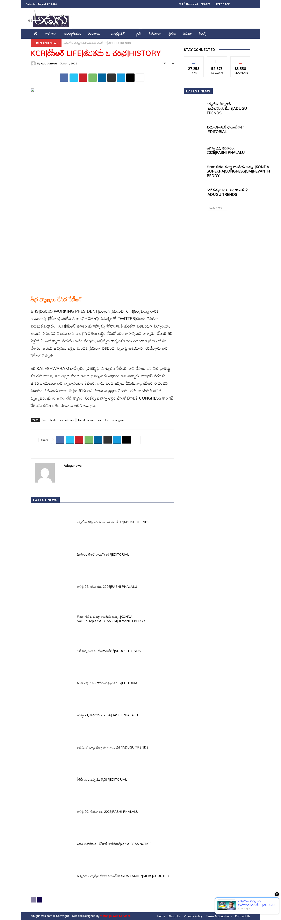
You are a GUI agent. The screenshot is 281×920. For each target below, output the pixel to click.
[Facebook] (213, 19)
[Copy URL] (130, 77)
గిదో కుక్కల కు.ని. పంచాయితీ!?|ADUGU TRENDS (109, 650)
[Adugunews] (34, 63)
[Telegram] (121, 77)
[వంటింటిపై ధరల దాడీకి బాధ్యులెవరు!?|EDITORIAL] (52, 684)
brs (44, 420)
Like (194, 59)
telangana (118, 420)
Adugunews (49, 63)
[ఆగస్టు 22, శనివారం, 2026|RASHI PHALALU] (52, 588)
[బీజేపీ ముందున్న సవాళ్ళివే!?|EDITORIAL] (52, 780)
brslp (53, 420)
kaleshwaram (86, 420)
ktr (106, 420)
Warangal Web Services (115, 916)
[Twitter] (238, 19)
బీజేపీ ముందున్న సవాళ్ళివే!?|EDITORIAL (102, 779)
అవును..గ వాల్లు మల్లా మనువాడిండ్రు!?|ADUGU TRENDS (113, 747)
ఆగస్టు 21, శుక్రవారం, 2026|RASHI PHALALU (107, 715)
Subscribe (240, 59)
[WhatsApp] (92, 77)
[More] (140, 77)
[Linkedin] (230, 19)
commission (67, 420)
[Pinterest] (83, 77)
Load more (215, 207)
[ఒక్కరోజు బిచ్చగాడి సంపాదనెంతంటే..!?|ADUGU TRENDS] (52, 523)
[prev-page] (33, 900)
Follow (217, 59)
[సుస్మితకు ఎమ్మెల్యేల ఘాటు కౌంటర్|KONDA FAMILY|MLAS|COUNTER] (52, 877)
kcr (99, 420)
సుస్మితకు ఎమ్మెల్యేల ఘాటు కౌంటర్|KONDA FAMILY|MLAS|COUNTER (123, 875)
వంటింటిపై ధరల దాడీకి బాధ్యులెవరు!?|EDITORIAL (108, 683)
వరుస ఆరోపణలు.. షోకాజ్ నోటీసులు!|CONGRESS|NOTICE (114, 843)
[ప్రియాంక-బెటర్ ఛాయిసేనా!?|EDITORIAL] (52, 555)
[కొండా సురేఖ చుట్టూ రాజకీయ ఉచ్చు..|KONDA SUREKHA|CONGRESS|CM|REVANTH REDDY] (52, 620)
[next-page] (39, 900)
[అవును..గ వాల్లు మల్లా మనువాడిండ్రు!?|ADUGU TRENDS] (52, 748)
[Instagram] (221, 19)
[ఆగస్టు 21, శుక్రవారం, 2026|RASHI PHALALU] (52, 716)
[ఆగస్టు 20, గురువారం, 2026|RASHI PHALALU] (52, 813)
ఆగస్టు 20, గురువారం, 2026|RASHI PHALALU (107, 811)
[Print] (111, 77)
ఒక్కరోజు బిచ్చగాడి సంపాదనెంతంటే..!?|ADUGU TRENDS (113, 522)
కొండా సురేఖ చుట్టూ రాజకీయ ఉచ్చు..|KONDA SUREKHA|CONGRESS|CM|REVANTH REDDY (111, 618)
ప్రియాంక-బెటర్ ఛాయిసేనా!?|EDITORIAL (88, 43)
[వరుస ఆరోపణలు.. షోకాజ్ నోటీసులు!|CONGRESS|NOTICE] (52, 845)
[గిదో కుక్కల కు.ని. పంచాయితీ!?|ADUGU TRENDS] (52, 652)
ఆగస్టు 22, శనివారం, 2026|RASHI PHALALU (107, 586)
